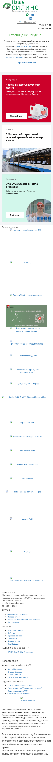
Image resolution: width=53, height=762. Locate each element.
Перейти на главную (26, 62)
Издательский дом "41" (17, 690)
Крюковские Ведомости (17, 677)
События (11, 633)
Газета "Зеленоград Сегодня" (20, 685)
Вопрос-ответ (13, 616)
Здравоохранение (15, 635)
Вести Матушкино (15, 669)
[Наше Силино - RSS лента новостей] (30, 18)
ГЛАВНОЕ (44, 25)
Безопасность (13, 641)
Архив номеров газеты (17, 614)
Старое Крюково (14, 671)
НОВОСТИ (43, 28)
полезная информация (14, 57)
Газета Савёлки (14, 674)
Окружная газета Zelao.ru (18, 693)
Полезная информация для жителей (23, 619)
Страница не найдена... (26, 34)
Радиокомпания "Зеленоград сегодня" (24, 688)
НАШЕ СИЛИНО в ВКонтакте (20, 652)
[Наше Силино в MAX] (28, 14)
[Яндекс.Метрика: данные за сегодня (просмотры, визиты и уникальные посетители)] (28, 699)
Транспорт (12, 638)
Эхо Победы (12, 643)
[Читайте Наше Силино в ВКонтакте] (32, 14)
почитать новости (23, 46)
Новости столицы (15, 630)
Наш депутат (13, 622)
